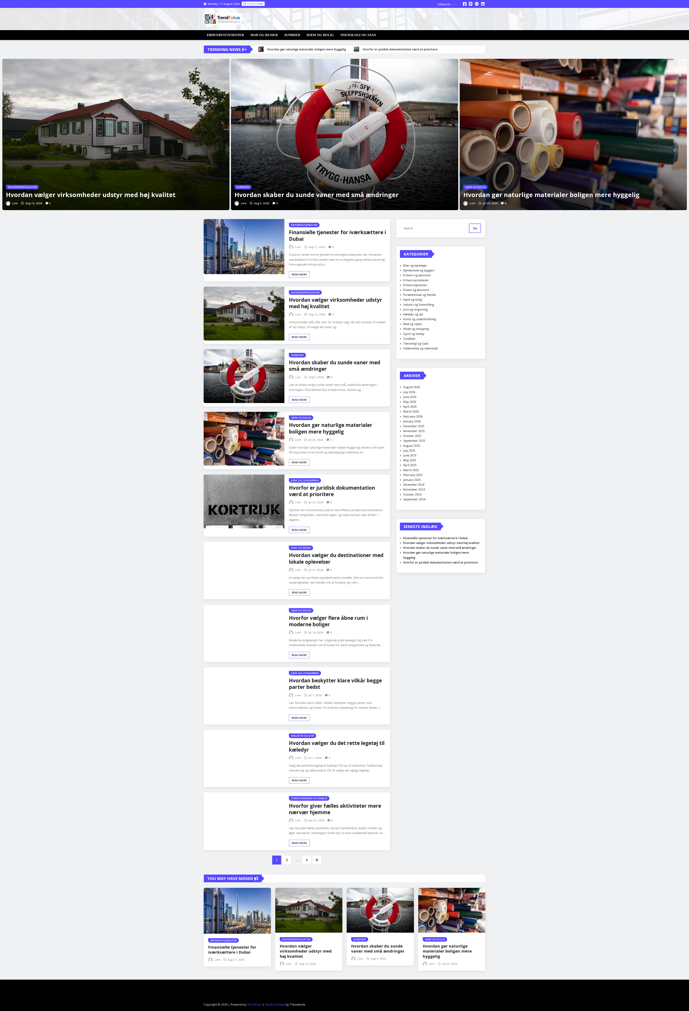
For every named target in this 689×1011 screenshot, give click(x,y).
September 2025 (414, 441)
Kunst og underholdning (419, 319)
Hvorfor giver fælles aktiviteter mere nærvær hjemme (335, 809)
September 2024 (414, 499)
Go (475, 228)
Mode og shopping (416, 329)
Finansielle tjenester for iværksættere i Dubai (337, 235)
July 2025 (409, 451)
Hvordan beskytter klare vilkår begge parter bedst (335, 683)
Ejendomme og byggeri (418, 270)
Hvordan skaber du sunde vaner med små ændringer (317, 195)
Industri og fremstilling (418, 305)
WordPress (254, 1005)
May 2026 (409, 402)
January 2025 (412, 480)
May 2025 (409, 460)
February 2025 (413, 475)
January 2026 (412, 421)
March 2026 (411, 411)
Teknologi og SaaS (358, 35)
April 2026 (410, 407)
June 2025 (409, 455)
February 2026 (413, 416)
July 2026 (409, 392)
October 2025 (412, 436)
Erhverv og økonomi (417, 275)
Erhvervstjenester (225, 35)
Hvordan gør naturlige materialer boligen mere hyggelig (551, 195)
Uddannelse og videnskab (420, 348)
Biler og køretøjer (415, 265)
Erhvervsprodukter (416, 280)
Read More (299, 274)
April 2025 (410, 465)
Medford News (275, 1005)
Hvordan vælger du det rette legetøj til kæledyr (337, 746)
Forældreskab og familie (419, 295)
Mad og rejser (264, 35)
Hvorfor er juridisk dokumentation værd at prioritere (332, 491)
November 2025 (414, 431)
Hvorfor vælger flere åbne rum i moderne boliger (328, 621)
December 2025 (413, 426)
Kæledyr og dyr (413, 314)
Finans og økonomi (416, 290)
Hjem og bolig (320, 35)
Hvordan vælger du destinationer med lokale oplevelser (336, 558)
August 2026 (411, 387)
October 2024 (412, 494)
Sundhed (292, 35)
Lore (15, 203)
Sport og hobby (413, 334)
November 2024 (414, 489)
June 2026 (409, 397)
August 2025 (411, 446)
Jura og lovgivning (415, 309)
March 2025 (411, 470)
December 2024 (413, 485)
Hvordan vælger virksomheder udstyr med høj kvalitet (90, 195)
